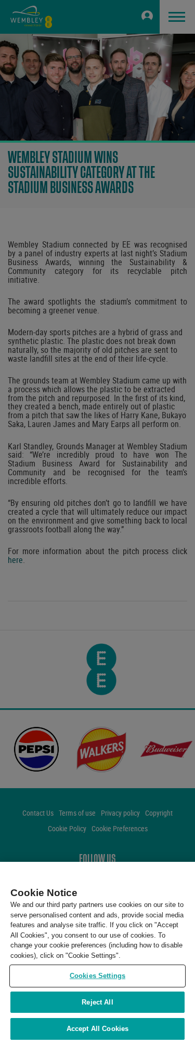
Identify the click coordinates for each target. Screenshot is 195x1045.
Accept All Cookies (97, 1029)
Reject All (97, 1002)
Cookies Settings (97, 976)
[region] (97, 953)
